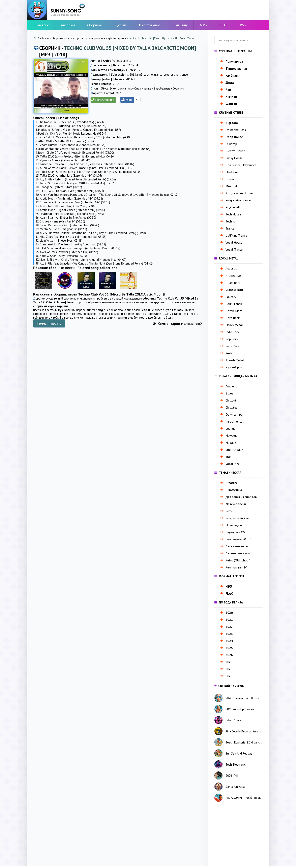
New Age (231, 436)
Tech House (233, 214)
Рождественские (237, 518)
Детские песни (236, 504)
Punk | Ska (232, 346)
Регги (229, 511)
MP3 (203, 25)
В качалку (41, 25)
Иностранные (149, 25)
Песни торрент (75, 38)
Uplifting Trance (236, 235)
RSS (243, 25)
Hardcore (232, 172)
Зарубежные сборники (169, 88)
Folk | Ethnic (234, 304)
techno (148, 74)
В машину (179, 25)
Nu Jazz (231, 443)
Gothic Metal (234, 311)
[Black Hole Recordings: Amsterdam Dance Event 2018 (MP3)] (43, 290)
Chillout (231, 400)
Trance (230, 228)
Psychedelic (233, 207)
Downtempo (234, 414)
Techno (230, 221)
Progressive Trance (238, 200)
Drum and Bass (236, 130)
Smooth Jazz (234, 450)
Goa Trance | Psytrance (241, 165)
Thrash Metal (235, 360)
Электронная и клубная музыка (107, 38)
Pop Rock (232, 339)
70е (228, 662)
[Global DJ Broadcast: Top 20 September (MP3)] (107, 290)
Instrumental (234, 421)
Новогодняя (234, 525)
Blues (229, 393)
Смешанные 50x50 (238, 539)
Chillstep (232, 407)
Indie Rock (232, 332)
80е (228, 669)
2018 (132, 74)
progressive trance (176, 74)
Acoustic (231, 269)
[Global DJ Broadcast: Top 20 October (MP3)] (86, 290)
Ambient (231, 386)
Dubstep (231, 144)
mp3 (140, 74)
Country (231, 297)
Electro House (235, 151)
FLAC (223, 25)
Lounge (230, 428)
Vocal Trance (234, 249)
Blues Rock (233, 283)
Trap (228, 457)
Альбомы (68, 25)
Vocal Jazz (233, 464)
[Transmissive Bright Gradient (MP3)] (128, 290)
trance (158, 74)
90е (228, 676)
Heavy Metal (234, 325)
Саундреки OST (236, 532)
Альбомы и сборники (50, 38)
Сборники (94, 25)
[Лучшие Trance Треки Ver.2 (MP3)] (65, 290)
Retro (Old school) (238, 560)
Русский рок (234, 367)
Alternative (233, 276)
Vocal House (234, 242)
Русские (120, 25)
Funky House (234, 158)
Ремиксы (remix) (236, 567)
